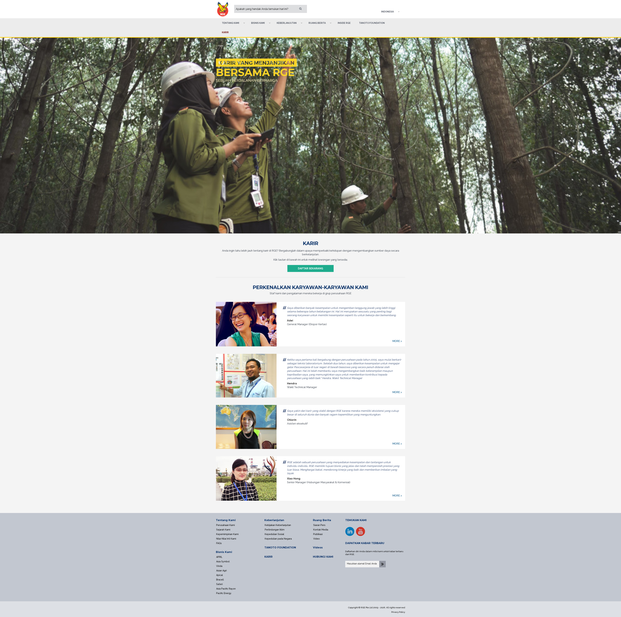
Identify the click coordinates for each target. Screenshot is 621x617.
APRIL (219, 557)
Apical (219, 575)
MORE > (397, 341)
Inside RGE (344, 23)
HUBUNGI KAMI (323, 556)
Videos (318, 547)
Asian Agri (221, 570)
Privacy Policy (398, 612)
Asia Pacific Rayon (226, 588)
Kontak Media (320, 529)
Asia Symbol (223, 561)
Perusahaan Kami (225, 525)
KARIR (268, 556)
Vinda (219, 566)
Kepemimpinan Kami (227, 534)
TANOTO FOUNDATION (280, 547)
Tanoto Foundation (372, 23)
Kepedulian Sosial (274, 534)
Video (316, 538)
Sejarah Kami (223, 529)
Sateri (219, 584)
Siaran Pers (319, 525)
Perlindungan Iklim (274, 529)
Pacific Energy (223, 593)
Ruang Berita (322, 520)
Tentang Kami (226, 520)
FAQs (219, 543)
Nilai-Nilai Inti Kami (226, 538)
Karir (225, 32)
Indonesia (387, 11)
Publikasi (318, 534)
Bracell (220, 579)
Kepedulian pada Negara (278, 538)
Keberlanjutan (274, 520)
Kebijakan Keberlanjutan (278, 525)
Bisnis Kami (224, 552)
